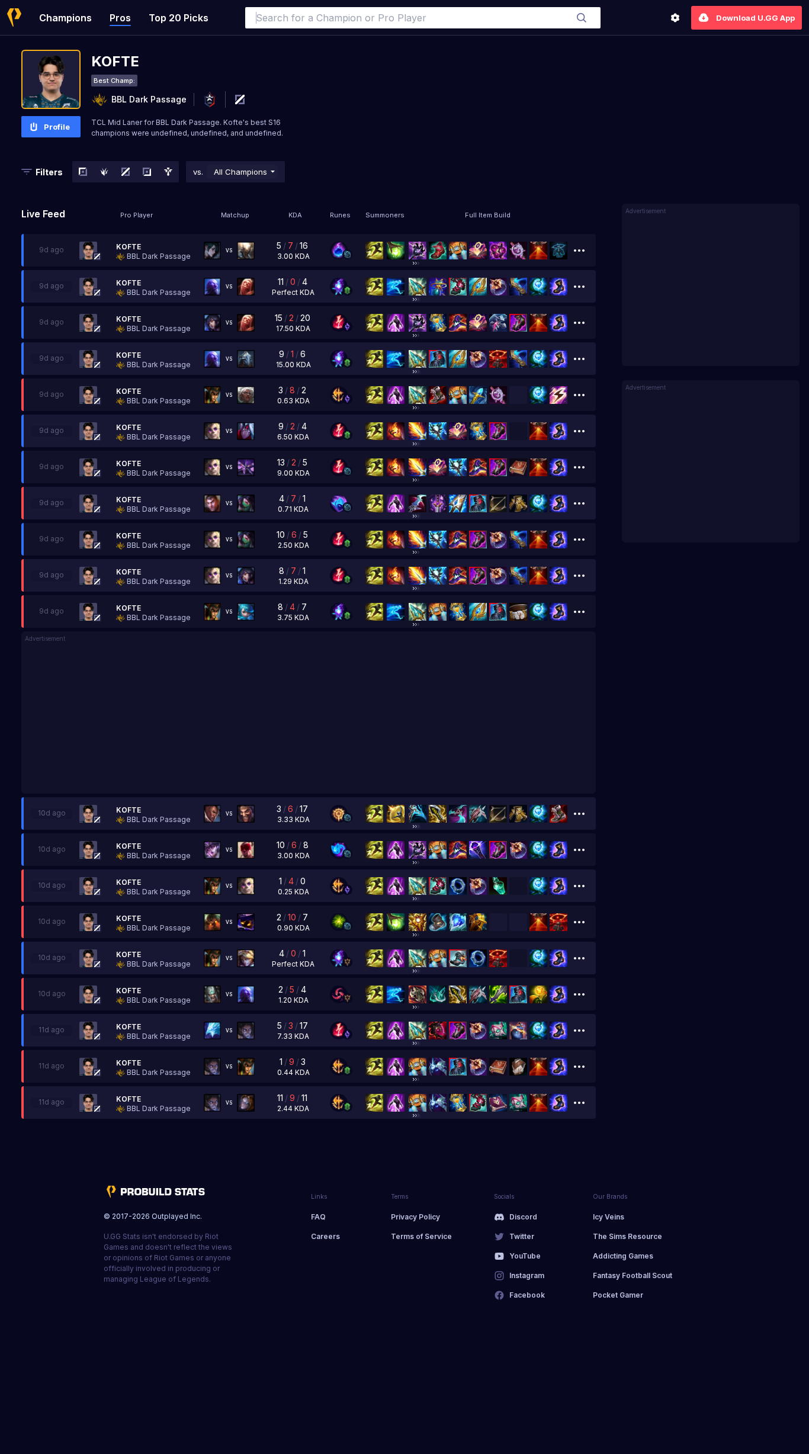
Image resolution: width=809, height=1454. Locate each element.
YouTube (525, 1255)
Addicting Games (623, 1255)
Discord (523, 1216)
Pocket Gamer (618, 1295)
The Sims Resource (627, 1236)
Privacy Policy (415, 1216)
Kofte (128, 246)
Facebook (527, 1295)
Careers (325, 1236)
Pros (120, 18)
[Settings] (675, 18)
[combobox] (423, 17)
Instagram (526, 1275)
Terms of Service (421, 1236)
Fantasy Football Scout (632, 1275)
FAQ (318, 1216)
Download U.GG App (755, 18)
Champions (65, 18)
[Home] (14, 17)
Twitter (521, 1236)
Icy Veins (608, 1216)
